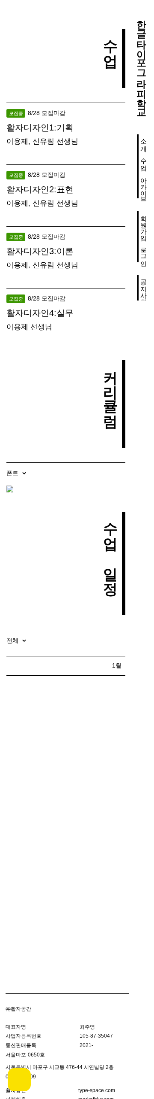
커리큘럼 (110, 389)
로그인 (144, 252)
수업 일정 (110, 549)
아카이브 (144, 185)
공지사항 (144, 288)
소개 (144, 140)
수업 (144, 160)
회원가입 (144, 224)
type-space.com (96, 1090)
